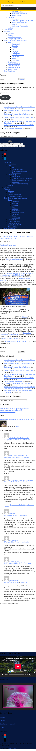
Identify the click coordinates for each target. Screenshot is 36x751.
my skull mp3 (13, 540)
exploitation (21, 408)
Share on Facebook (17, 419)
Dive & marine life (14, 65)
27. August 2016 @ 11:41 (12, 542)
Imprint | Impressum (14, 37)
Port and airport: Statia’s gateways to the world (18, 117)
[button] (13, 703)
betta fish (12, 513)
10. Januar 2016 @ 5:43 (11, 482)
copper (8, 408)
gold (11, 408)
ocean (9, 410)
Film (9, 166)
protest (4, 410)
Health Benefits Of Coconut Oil (19, 438)
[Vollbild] (33, 675)
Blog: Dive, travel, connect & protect (15, 40)
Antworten (26, 439)
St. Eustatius (16, 60)
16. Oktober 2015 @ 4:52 (12, 457)
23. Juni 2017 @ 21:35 (11, 582)
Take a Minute (16, 15)
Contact (10, 35)
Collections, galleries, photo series (22, 21)
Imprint (2, 720)
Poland (14, 58)
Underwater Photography (20, 26)
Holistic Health (14, 561)
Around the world (17, 12)
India (13, 49)
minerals (2, 408)
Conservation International (14, 259)
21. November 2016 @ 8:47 (13, 563)
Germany (15, 47)
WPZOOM (12, 748)
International (16, 44)
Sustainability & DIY (14, 67)
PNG (15, 408)
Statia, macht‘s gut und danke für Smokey (17, 114)
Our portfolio (8, 162)
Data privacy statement (15, 38)
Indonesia (15, 51)
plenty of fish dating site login (18, 455)
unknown (8, 412)
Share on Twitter (5, 419)
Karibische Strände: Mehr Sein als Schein (17, 383)
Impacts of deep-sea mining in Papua (15, 341)
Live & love (12, 62)
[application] (18, 666)
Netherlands (16, 53)
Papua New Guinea (18, 55)
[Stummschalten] (30, 675)
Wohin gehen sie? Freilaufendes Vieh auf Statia (19, 125)
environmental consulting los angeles (21, 480)
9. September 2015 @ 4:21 (12, 439)
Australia (15, 46)
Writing (10, 28)
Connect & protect (14, 64)
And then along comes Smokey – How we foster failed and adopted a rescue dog (19, 387)
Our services (8, 30)
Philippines (15, 56)
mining (13, 412)
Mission (2, 717)
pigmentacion (13, 580)
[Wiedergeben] (3, 675)
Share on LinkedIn (29, 419)
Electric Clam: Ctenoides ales (13, 128)
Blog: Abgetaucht (9, 71)
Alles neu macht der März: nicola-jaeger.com (18, 110)
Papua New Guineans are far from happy (15, 333)
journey (13, 410)
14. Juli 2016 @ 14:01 (11, 515)
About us (7, 31)
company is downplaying (10, 338)
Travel (10, 42)
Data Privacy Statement (7, 724)
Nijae (16, 426)
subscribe (5, 97)
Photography (12, 17)
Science (24, 317)
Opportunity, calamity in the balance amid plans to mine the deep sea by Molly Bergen (17, 274)
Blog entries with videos (19, 13)
